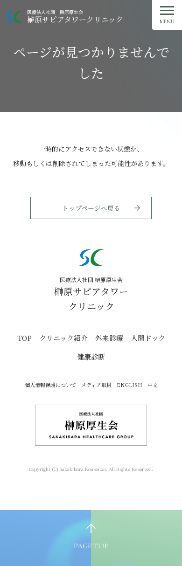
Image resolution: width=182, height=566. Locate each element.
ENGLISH (129, 384)
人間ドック (148, 338)
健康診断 (91, 356)
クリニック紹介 (63, 338)
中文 (152, 384)
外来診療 (109, 338)
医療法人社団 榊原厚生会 (75, 16)
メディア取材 (96, 384)
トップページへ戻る (91, 208)
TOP (24, 338)
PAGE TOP (91, 546)
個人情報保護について (50, 384)
